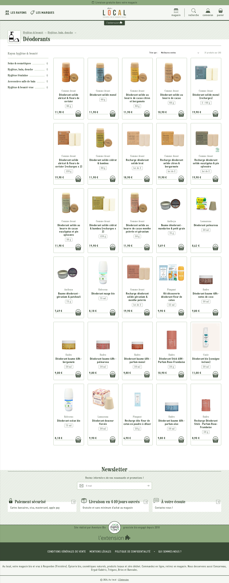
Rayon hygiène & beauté (23, 53)
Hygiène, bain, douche (60, 32)
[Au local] (114, 13)
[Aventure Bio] (114, 527)
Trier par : (153, 52)
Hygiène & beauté (33, 32)
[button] (193, 12)
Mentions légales (100, 551)
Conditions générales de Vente (67, 551)
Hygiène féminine (18, 75)
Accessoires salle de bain (22, 81)
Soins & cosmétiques (19, 63)
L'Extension (123, 579)
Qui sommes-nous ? (169, 551)
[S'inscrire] (145, 486)
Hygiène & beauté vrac (21, 87)
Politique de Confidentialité (132, 551)
